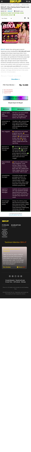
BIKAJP (10, 11)
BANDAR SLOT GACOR (6, 4)
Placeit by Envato (20, 280)
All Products (17, 282)
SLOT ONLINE (16, 4)
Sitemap (23, 282)
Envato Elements (10, 280)
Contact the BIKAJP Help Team (15, 215)
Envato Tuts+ (9, 282)
